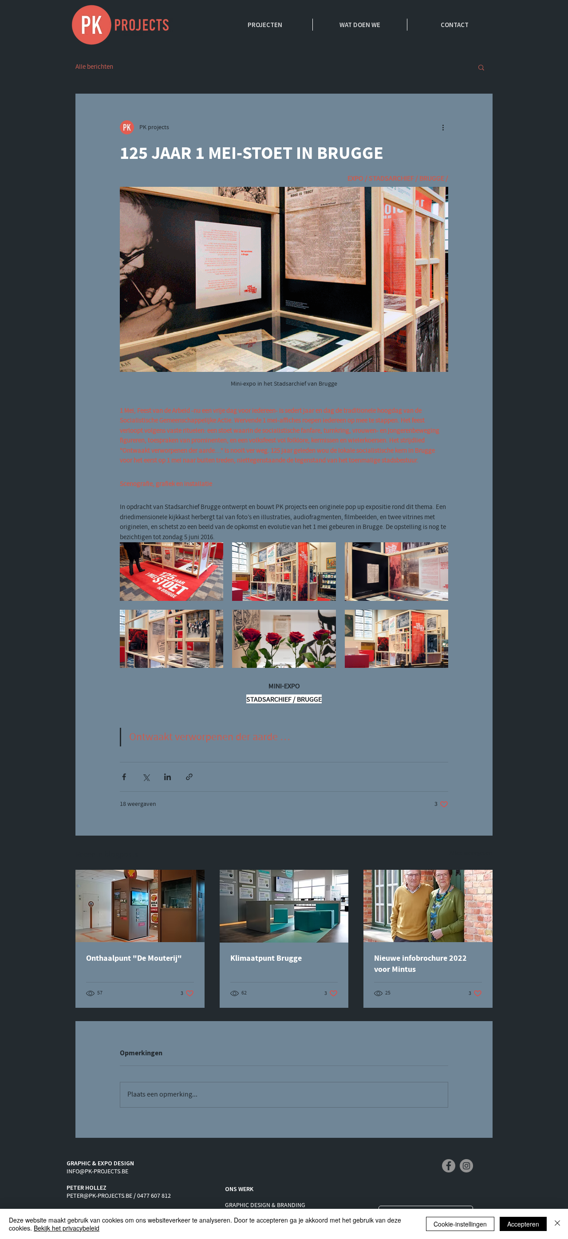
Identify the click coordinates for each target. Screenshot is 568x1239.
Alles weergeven (471, 853)
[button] (481, 67)
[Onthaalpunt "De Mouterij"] (140, 906)
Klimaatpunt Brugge (266, 958)
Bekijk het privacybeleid (66, 1227)
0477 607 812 (154, 1196)
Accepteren (523, 1223)
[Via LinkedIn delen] (167, 777)
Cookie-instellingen (460, 1223)
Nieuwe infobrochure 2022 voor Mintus (420, 964)
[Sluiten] (557, 1224)
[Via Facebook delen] (124, 777)
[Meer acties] (443, 127)
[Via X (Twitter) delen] (146, 777)
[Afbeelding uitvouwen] (171, 571)
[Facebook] (448, 1165)
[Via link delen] (189, 777)
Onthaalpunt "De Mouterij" (134, 958)
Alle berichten (94, 67)
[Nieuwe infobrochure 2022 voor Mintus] (428, 906)
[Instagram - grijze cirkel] (466, 1165)
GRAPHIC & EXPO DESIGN (100, 1163)
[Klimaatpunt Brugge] (284, 906)
